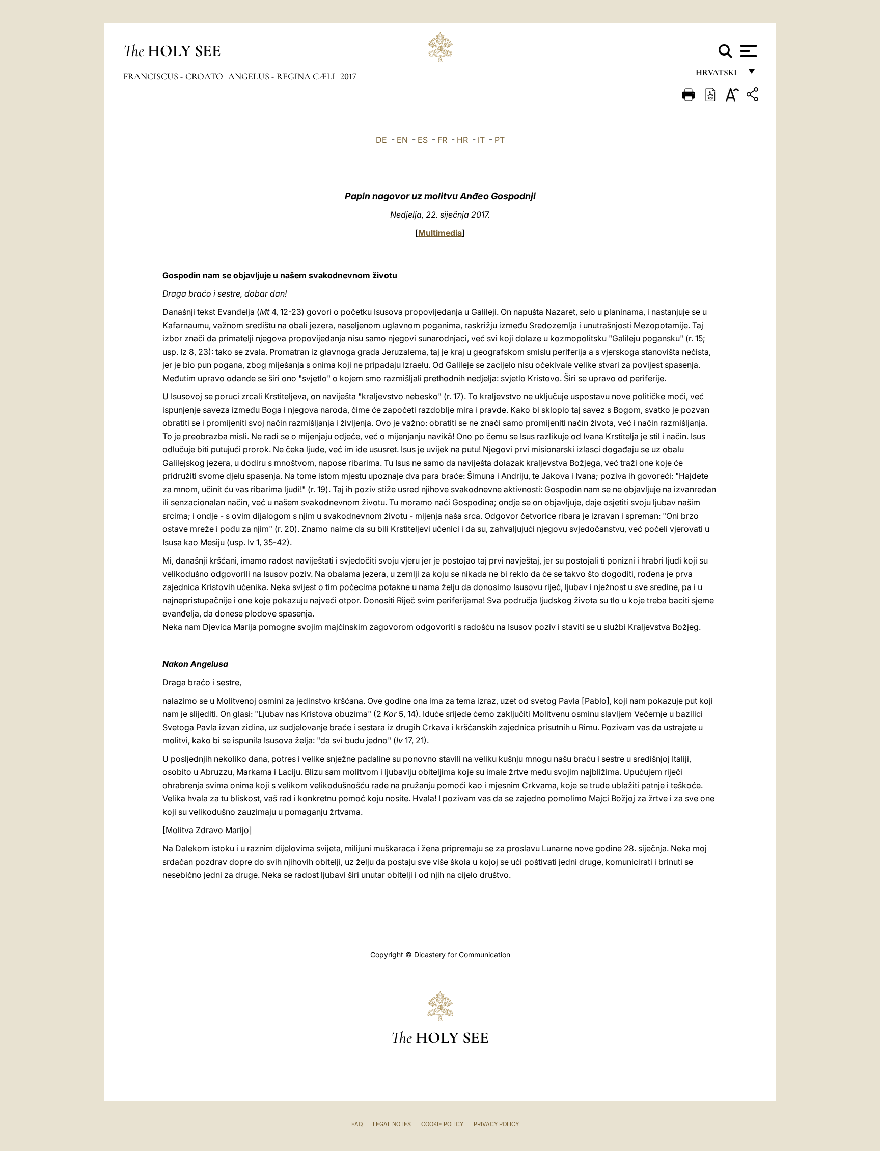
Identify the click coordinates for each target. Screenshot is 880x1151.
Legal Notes (392, 1124)
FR (442, 140)
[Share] (754, 96)
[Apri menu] (747, 51)
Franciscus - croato (174, 76)
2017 (348, 76)
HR (462, 140)
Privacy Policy (496, 1124)
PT (499, 140)
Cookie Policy (442, 1124)
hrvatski (718, 75)
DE (381, 140)
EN (402, 140)
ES (423, 140)
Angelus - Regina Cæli (282, 76)
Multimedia (440, 233)
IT (481, 140)
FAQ (357, 1124)
